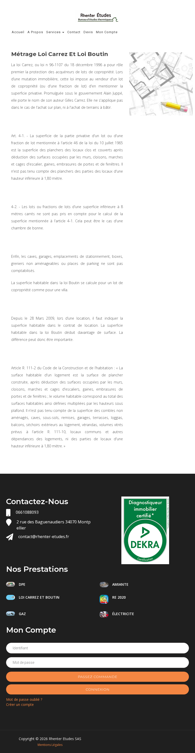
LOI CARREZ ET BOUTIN (39, 597)
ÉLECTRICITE (123, 613)
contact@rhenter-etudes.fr (43, 536)
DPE (22, 584)
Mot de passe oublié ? (24, 699)
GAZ (22, 613)
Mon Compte (107, 32)
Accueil (18, 32)
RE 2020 (119, 597)
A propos (35, 32)
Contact (73, 32)
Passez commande (97, 676)
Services (54, 32)
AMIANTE (120, 584)
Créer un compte (20, 704)
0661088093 (27, 512)
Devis (88, 32)
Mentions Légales (50, 745)
